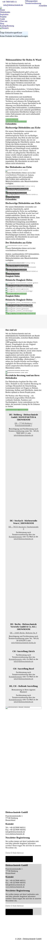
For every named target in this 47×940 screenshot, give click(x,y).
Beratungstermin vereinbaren (17, 410)
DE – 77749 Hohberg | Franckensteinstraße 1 (23, 424)
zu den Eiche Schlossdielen (16, 193)
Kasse (19, 33)
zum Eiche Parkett (13, 197)
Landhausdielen (12, 177)
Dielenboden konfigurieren (16, 122)
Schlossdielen (27, 177)
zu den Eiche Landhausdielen (17, 189)
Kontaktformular (15, 537)
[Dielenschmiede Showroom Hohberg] (23, 447)
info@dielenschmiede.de (13, 5)
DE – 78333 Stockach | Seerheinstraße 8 (23, 528)
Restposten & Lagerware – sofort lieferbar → (23, 39)
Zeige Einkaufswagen (8, 33)
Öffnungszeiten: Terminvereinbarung (33, 2)
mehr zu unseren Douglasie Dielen (19, 286)
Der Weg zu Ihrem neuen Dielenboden (21, 314)
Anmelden (43, 6)
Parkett (30, 175)
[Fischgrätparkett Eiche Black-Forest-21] (23, 550)
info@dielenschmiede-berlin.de (23, 643)
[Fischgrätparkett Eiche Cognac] (23, 589)
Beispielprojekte (12, 120)
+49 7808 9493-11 (9, 2)
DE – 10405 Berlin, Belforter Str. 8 (23, 633)
